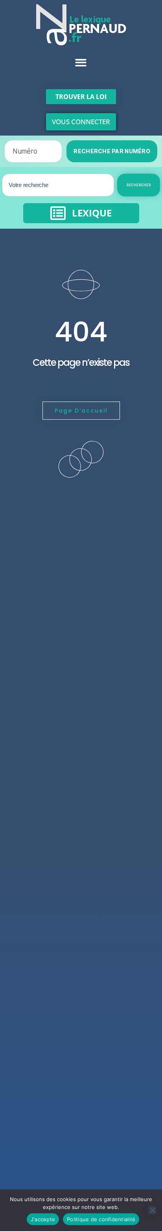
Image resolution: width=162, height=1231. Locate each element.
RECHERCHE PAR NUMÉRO (112, 151)
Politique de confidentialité (101, 1219)
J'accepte (43, 1219)
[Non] (152, 1210)
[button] (81, 62)
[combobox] (58, 185)
